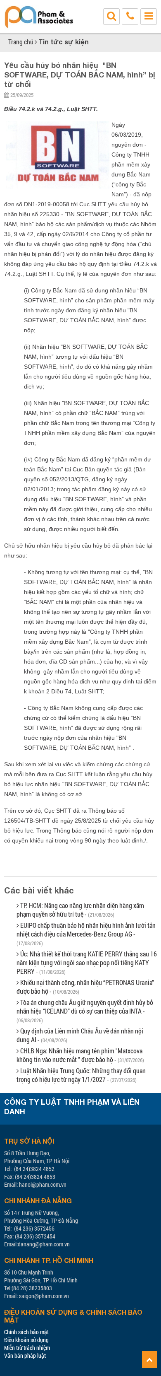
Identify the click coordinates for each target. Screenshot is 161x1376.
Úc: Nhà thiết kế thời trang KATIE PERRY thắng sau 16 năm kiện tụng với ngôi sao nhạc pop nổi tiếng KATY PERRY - (87, 962)
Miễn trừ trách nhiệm (27, 1348)
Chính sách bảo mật (26, 1332)
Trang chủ (20, 41)
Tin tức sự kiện (63, 42)
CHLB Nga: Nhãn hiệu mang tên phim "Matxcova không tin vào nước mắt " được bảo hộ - (80, 1055)
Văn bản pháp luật (25, 1355)
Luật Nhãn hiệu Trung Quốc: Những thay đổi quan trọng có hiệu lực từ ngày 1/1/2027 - (81, 1075)
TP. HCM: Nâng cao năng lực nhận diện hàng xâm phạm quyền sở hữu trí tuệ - (80, 909)
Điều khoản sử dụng (26, 1340)
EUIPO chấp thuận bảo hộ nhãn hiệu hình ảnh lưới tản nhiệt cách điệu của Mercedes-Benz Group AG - (86, 934)
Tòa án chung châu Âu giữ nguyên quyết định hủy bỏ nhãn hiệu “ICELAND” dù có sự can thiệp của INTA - (85, 1011)
